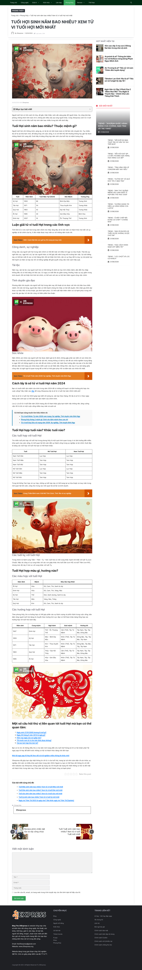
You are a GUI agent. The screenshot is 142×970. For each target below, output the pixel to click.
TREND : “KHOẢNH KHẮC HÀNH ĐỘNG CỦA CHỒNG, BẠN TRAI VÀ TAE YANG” (112, 126)
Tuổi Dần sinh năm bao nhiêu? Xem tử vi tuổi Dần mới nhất (40, 790)
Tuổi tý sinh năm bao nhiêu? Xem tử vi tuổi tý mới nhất (39, 797)
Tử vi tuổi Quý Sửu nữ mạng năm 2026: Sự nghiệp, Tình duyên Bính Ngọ (48, 422)
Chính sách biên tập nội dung (104, 934)
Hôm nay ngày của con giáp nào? (29, 738)
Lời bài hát (56, 930)
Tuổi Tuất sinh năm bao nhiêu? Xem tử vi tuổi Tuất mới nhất (69, 831)
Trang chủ (13, 2)
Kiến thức (46, 2)
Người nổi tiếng (58, 923)
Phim (55, 940)
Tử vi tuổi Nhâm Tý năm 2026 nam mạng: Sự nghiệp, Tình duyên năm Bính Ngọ (50, 416)
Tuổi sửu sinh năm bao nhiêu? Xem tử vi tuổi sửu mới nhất (40, 793)
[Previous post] (13, 832)
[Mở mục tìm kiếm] (131, 2)
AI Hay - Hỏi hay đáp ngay (103, 916)
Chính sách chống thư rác (103, 945)
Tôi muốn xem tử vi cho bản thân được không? (34, 740)
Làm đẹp (59, 2)
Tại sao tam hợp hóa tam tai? (27, 743)
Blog (54, 916)
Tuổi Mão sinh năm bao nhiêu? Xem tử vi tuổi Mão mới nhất (41, 787)
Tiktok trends (57, 934)
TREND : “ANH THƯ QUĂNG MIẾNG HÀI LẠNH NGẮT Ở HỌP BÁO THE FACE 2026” (118, 193)
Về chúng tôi (98, 920)
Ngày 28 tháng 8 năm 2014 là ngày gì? (31, 735)
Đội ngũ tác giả (99, 927)
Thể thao (92, 2)
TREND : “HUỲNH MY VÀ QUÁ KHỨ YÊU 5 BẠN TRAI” (119, 180)
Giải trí (34, 2)
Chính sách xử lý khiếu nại (103, 941)
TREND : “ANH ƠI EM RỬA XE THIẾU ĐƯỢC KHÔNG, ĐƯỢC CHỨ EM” (118, 233)
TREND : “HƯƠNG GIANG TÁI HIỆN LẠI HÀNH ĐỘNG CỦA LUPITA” (118, 206)
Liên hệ (96, 923)
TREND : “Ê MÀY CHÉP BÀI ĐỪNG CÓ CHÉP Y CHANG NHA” (118, 220)
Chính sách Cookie (100, 938)
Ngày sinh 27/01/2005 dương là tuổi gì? (31, 732)
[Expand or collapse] (90, 109)
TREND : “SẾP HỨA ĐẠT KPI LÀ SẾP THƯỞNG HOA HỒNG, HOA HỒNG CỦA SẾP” (119, 156)
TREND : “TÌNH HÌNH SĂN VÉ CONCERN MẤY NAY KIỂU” (118, 168)
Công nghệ (24, 2)
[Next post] (92, 832)
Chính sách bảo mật (101, 930)
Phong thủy (69, 2)
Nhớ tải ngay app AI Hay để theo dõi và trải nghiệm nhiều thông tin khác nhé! (40, 755)
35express (20, 33)
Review (79, 2)
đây (32, 391)
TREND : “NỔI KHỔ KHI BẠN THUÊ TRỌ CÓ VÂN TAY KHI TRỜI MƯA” (118, 142)
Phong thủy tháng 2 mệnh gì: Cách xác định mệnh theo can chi (44, 419)
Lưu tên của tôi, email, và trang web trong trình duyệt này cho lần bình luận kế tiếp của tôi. (47, 892)
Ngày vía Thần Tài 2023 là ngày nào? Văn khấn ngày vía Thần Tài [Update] (46, 800)
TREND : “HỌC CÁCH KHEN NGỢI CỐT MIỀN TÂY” (118, 246)
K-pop (55, 938)
